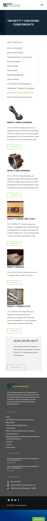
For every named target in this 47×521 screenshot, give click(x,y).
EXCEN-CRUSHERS (14, 48)
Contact (9, 444)
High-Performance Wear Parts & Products (20, 431)
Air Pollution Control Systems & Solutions (20, 420)
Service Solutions (12, 434)
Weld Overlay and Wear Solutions (19, 97)
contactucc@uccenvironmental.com (23, 485)
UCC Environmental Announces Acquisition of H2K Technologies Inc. (23, 467)
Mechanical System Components (19, 57)
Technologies (10, 428)
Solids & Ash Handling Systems (16, 425)
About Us (9, 441)
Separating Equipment (15, 75)
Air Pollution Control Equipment (19, 84)
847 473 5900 (15, 482)
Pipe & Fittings (12, 66)
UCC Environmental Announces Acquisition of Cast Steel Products (23, 459)
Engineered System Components (20, 93)
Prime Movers (12, 70)
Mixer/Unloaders (13, 61)
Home (8, 417)
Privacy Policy (10, 447)
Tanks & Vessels (13, 79)
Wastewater (10, 422)
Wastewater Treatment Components (21, 88)
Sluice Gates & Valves (15, 53)
